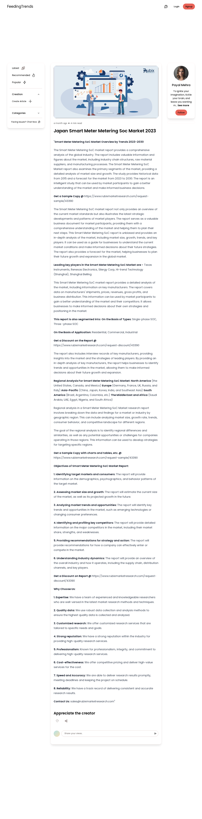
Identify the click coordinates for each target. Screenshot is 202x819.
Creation (17, 94)
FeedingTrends (20, 6)
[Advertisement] (101, 37)
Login (176, 6)
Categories (19, 113)
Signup (189, 6)
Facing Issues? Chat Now (24, 121)
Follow (181, 112)
